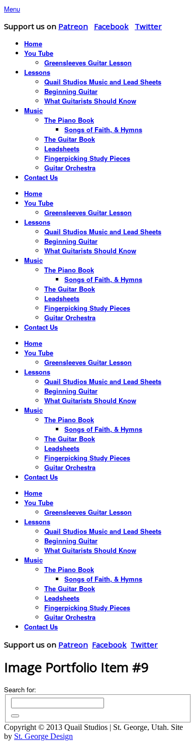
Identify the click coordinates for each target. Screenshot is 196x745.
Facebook (111, 26)
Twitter (148, 26)
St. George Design (43, 736)
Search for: (20, 689)
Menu (12, 9)
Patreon (73, 26)
